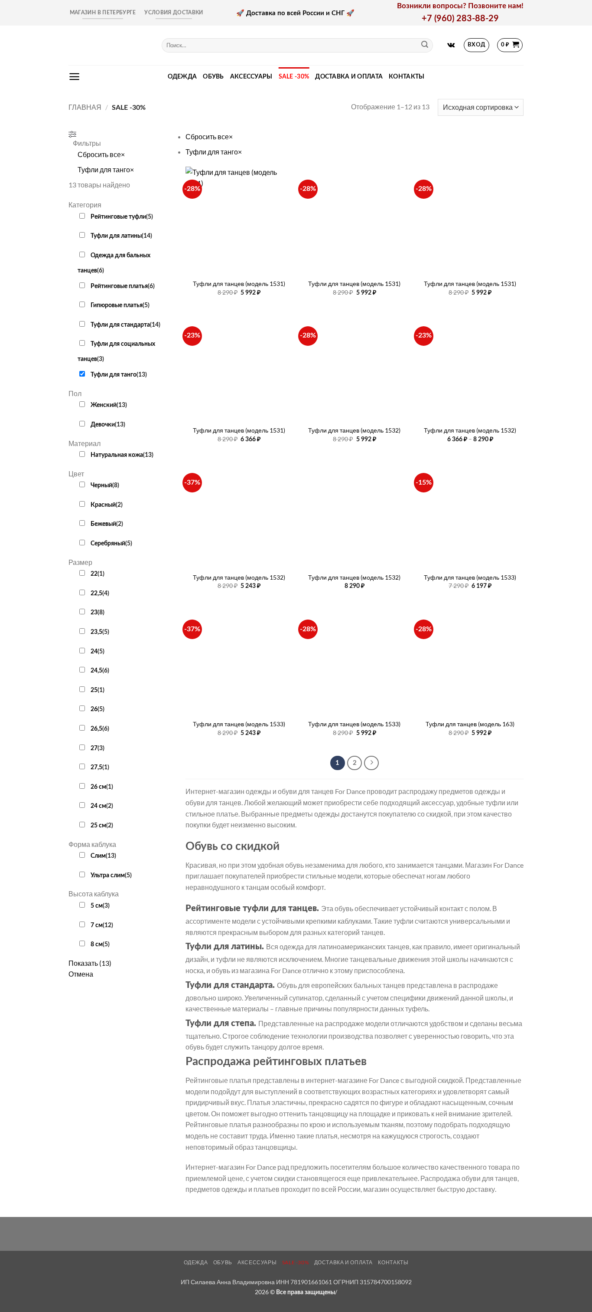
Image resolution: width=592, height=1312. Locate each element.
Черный (101, 485)
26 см (98, 787)
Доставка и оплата (349, 76)
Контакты (406, 76)
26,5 (96, 728)
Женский (104, 405)
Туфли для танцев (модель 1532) (354, 430)
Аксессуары (251, 76)
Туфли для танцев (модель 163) (470, 724)
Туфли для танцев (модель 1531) (239, 283)
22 (94, 574)
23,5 (96, 632)
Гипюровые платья (117, 305)
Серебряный (108, 543)
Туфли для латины (116, 236)
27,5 (96, 767)
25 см (98, 825)
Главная (84, 107)
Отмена (80, 974)
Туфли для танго (114, 374)
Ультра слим (108, 875)
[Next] (371, 763)
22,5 (96, 593)
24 (94, 651)
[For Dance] (108, 45)
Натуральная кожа (117, 455)
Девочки (103, 424)
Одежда (182, 76)
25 (94, 690)
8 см (97, 944)
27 (94, 748)
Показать (89, 963)
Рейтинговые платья (119, 286)
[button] (477, 45)
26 (94, 709)
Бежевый (103, 524)
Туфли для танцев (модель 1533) (470, 577)
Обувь (213, 76)
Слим (98, 856)
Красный (103, 505)
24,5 (96, 670)
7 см (97, 925)
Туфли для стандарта (120, 324)
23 (94, 612)
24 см (98, 806)
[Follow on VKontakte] (451, 45)
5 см (97, 905)
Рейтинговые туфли (118, 216)
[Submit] (424, 45)
